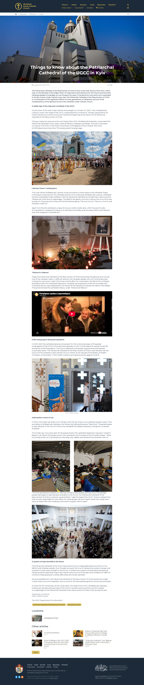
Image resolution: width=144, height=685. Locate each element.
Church (29, 665)
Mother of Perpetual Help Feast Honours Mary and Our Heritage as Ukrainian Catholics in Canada (96, 633)
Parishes (65, 665)
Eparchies (56, 665)
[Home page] (16, 14)
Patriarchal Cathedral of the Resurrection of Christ (49, 604)
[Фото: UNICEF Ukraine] (72, 359)
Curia (49, 665)
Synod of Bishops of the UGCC (117, 666)
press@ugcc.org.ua (111, 678)
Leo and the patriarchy (51, 633)
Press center (31, 667)
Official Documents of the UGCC (118, 667)
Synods (42, 665)
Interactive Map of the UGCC (117, 669)
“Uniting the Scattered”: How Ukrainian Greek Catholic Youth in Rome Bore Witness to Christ (98, 642)
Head (36, 665)
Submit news (53, 678)
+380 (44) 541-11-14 (100, 678)
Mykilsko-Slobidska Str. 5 (102, 676)
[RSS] (22, 677)
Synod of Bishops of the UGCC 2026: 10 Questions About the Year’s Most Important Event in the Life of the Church (56, 643)
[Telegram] (19, 677)
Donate (55, 667)
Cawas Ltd (38, 672)
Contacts (48, 667)
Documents (40, 667)
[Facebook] (16, 677)
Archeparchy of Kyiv (74, 604)
